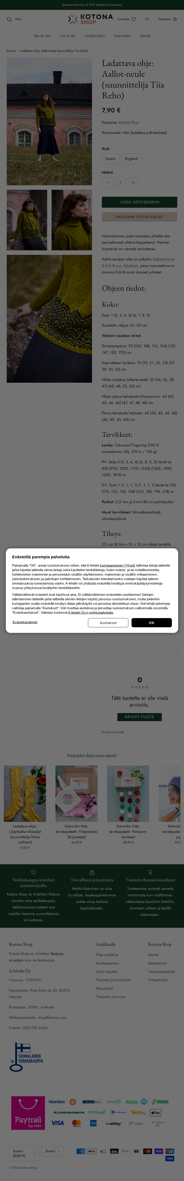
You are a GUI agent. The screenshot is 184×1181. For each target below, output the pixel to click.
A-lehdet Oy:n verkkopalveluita (90, 612)
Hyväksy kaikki (151, 622)
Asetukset (108, 622)
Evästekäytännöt (25, 622)
